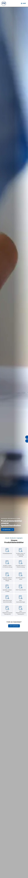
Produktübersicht (7, 553)
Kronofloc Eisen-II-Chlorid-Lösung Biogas (7, 579)
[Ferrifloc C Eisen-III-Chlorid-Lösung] (7, 562)
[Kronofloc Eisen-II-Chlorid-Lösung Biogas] (7, 574)
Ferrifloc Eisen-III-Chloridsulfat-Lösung (20, 555)
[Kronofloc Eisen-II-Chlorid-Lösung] (20, 562)
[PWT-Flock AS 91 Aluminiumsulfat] (7, 597)
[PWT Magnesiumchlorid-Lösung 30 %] (7, 608)
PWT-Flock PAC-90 (21, 590)
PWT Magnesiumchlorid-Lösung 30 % (7, 613)
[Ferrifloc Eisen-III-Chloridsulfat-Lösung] (20, 550)
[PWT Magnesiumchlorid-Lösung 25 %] (20, 608)
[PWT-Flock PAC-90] (20, 586)
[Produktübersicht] (7, 550)
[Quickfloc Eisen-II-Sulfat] (20, 574)
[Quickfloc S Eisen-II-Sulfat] (7, 586)
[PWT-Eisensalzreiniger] (20, 597)
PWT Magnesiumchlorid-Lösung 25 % (21, 613)
